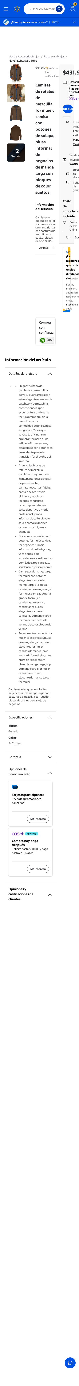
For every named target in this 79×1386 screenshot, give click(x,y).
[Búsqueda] (59, 8)
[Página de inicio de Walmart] (16, 8)
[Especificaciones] (49, 717)
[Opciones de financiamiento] (49, 770)
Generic (40, 67)
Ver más (43, 247)
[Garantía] (49, 757)
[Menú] (6, 8)
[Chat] (70, 1362)
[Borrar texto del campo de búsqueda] (54, 8)
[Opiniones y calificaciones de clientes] (49, 893)
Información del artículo (28, 359)
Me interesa (38, 818)
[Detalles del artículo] (49, 373)
